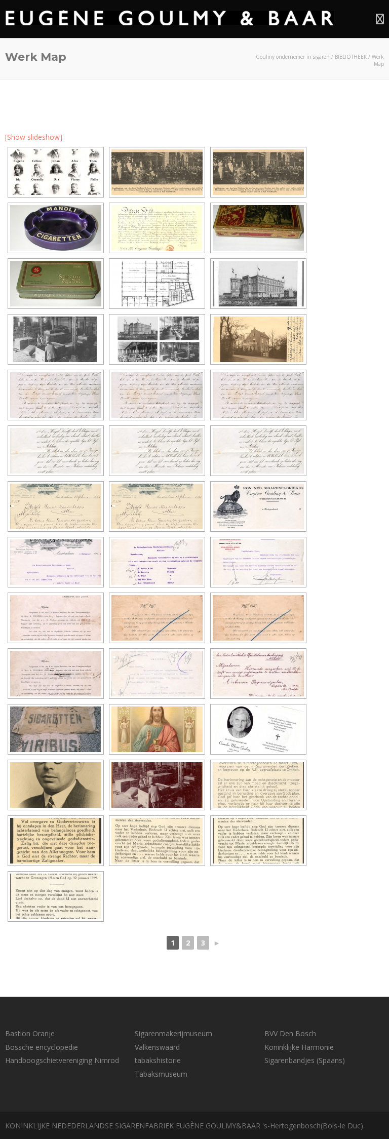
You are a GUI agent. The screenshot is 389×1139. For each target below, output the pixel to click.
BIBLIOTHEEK (351, 56)
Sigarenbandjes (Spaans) (304, 1060)
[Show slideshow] (33, 137)
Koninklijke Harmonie (299, 1047)
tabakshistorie (158, 1060)
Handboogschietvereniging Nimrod (62, 1060)
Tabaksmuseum (161, 1074)
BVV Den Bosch (290, 1033)
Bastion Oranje (30, 1033)
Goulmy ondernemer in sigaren (293, 56)
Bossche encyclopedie (41, 1047)
